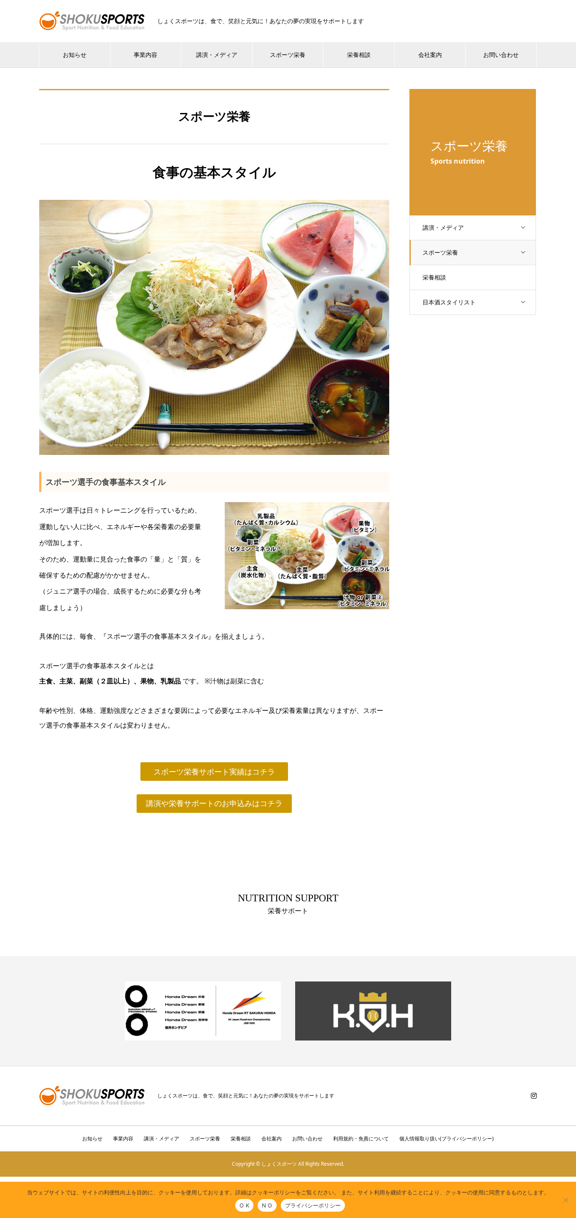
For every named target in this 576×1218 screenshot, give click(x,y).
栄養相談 (359, 55)
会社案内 (430, 55)
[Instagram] (534, 1096)
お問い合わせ (501, 55)
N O (267, 1205)
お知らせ (74, 55)
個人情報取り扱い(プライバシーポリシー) (446, 1138)
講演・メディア (216, 55)
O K (244, 1205)
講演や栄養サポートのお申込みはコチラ (214, 803)
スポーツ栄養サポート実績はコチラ (214, 771)
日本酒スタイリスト (449, 302)
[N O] (565, 1200)
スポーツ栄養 (287, 55)
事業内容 (145, 55)
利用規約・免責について (361, 1138)
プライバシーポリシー (313, 1205)
